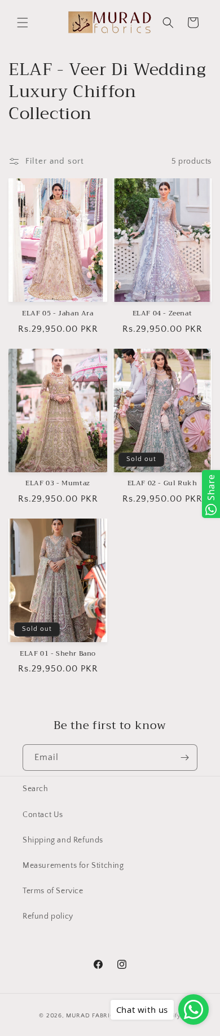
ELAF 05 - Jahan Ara (57, 313)
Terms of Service (53, 890)
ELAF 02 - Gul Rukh (162, 483)
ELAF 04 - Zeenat (162, 313)
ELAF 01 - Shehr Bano (58, 654)
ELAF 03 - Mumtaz (57, 483)
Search (36, 788)
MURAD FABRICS (92, 1015)
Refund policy (48, 916)
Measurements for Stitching (73, 865)
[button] (22, 22)
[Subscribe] (184, 757)
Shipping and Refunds (63, 840)
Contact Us (43, 814)
